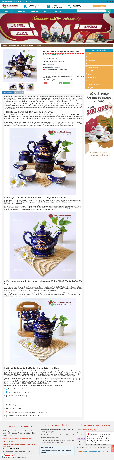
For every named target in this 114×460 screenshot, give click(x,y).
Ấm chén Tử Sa (90, 74)
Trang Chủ (8, 11)
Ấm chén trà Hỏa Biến (92, 67)
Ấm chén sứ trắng (90, 53)
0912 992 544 (9, 455)
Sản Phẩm (34, 11)
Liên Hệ (58, 11)
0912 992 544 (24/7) (89, 430)
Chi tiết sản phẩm (7, 92)
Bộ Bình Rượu (89, 81)
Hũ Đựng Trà (89, 88)
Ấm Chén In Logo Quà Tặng (93, 84)
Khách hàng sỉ (19, 92)
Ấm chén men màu (14, 45)
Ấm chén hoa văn (90, 60)
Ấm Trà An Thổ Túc (91, 77)
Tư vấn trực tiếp (99, 6)
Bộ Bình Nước (89, 70)
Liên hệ (66, 83)
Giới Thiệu (21, 11)
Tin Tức (46, 11)
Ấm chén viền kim (90, 57)
